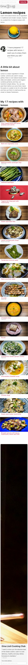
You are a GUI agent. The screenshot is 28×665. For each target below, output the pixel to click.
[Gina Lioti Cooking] (8, 6)
